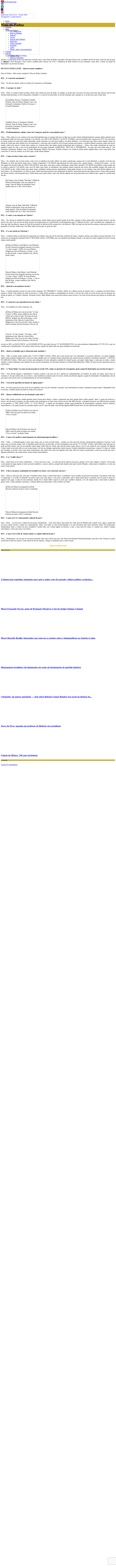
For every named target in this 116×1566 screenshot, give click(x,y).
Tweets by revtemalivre (9, 765)
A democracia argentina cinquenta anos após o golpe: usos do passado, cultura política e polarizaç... (47, 579)
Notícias (8, 27)
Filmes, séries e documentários (21, 49)
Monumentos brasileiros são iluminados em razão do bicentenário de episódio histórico (41, 667)
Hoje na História (16, 33)
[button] (2, 2)
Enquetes (13, 45)
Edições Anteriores (16, 58)
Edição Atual (14, 56)
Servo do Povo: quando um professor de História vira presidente (31, 726)
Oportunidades (10, 25)
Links (12, 47)
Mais (7, 29)
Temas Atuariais (15, 43)
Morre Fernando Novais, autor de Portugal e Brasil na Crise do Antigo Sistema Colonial (42, 609)
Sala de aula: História (17, 39)
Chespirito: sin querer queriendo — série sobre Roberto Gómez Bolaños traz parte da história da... (46, 697)
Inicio (7, 21)
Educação (13, 41)
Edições (8, 54)
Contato (8, 52)
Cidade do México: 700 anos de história (19, 755)
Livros (12, 37)
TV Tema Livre (15, 31)
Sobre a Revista (11, 23)
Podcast (13, 35)
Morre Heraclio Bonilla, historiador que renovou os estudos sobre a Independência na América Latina (48, 638)
